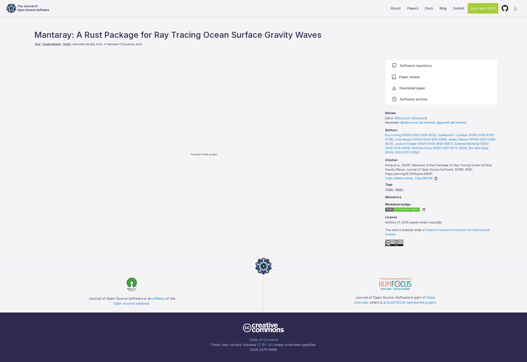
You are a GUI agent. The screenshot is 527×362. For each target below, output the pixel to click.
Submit (458, 8)
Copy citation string (399, 178)
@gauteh (443, 122)
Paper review (409, 77)
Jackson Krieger (406, 143)
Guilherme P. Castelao (453, 135)
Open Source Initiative (131, 303)
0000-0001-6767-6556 (402, 152)
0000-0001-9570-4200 (450, 148)
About (396, 8)
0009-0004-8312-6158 (429, 139)
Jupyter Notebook (51, 44)
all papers (419, 118)
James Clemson (458, 139)
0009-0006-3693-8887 (435, 143)
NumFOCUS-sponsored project (411, 302)
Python (66, 44)
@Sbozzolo (403, 118)
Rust (37, 44)
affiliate (158, 298)
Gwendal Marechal (467, 143)
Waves (399, 190)
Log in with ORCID (483, 8)
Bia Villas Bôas (479, 148)
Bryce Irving (393, 135)
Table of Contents (263, 340)
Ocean (389, 190)
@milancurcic (409, 122)
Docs (429, 8)
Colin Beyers (403, 139)
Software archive (413, 99)
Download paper (412, 88)
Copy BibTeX (424, 178)
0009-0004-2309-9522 (419, 135)
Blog (443, 8)
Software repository (416, 66)
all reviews (427, 122)
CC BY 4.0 (265, 345)
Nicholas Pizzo (422, 148)
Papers (412, 8)
